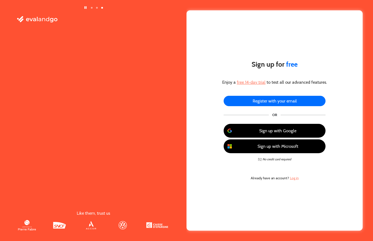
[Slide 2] (97, 7)
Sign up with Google (277, 130)
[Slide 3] (102, 7)
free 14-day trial (251, 82)
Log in (294, 178)
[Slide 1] (91, 7)
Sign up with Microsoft (278, 146)
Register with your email (275, 101)
